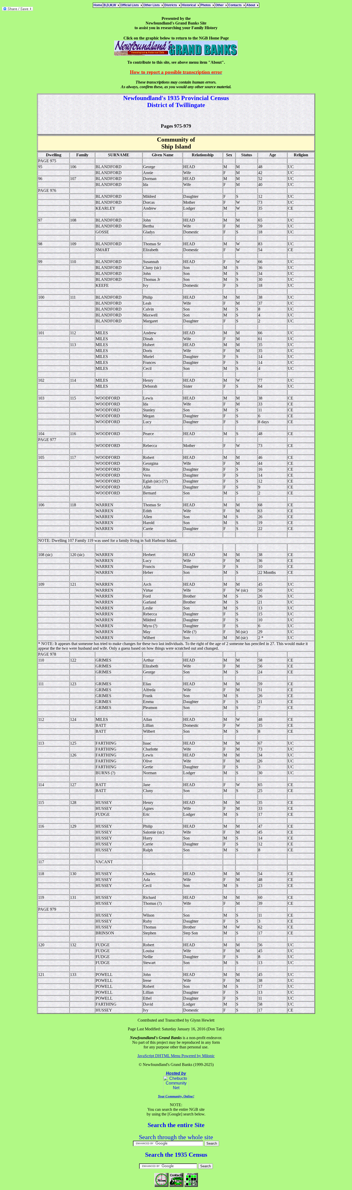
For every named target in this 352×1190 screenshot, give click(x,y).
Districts (171, 5)
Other (220, 5)
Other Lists (152, 5)
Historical (189, 5)
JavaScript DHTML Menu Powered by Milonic (176, 1056)
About (251, 5)
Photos (206, 5)
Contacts (235, 5)
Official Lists (130, 5)
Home (98, 5)
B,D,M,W (111, 5)
